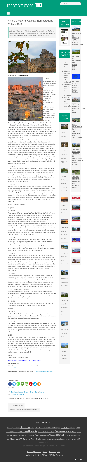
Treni (48, 439)
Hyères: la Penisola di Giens (64, 333)
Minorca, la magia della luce (64, 209)
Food (25, 432)
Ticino (33, 439)
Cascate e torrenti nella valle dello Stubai (64, 307)
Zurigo (46, 442)
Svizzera (24, 438)
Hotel (70, 431)
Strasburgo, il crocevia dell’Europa (65, 282)
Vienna (73, 439)
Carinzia (65, 427)
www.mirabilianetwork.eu (16, 368)
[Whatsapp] (18, 384)
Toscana (43, 439)
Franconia (40, 432)
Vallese (64, 439)
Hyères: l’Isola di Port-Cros (64, 355)
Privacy (45, 452)
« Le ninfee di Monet (16, 405)
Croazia (15, 432)
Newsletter (37, 452)
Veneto (68, 439)
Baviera (51, 428)
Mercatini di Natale (12, 435)
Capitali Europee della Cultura (28, 392)
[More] (39, 384)
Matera (41, 392)
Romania (66, 435)
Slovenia (14, 439)
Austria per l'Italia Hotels (36, 427)
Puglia (37, 435)
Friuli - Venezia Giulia (48, 432)
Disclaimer (52, 452)
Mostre (21, 435)
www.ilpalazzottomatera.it (44, 371)
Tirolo (38, 439)
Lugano (79, 432)
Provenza (30, 435)
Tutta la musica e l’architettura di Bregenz (78, 108)
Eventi (20, 432)
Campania (57, 428)
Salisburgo (73, 435)
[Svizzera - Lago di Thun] (64, 39)
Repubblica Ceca (44, 435)
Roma (60, 435)
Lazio (74, 432)
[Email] (22, 384)
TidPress (30, 452)
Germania (61, 431)
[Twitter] (14, 384)
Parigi (25, 435)
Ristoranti (53, 435)
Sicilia (8, 439)
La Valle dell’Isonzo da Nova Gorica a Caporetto (64, 183)
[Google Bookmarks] (31, 384)
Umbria (59, 439)
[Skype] (35, 384)
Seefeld (78, 435)
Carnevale (72, 428)
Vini (78, 439)
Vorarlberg (41, 442)
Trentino (53, 439)
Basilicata (14, 392)
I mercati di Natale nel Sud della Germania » (24, 409)
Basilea (45, 428)
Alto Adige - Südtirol (13, 428)
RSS (58, 452)
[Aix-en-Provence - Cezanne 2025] (64, 31)
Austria (25, 427)
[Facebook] (10, 384)
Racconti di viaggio (17, 394)
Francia (32, 431)
